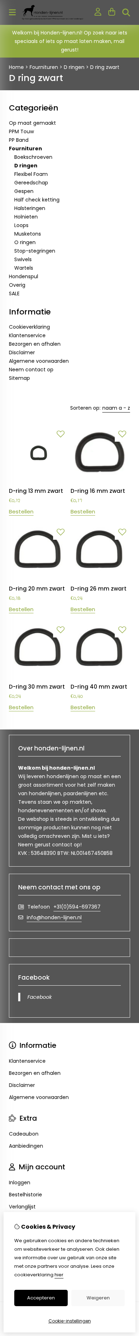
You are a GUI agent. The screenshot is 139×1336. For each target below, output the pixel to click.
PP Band (19, 140)
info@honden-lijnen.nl (54, 917)
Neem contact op (31, 369)
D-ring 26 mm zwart (99, 588)
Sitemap (19, 378)
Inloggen (19, 1182)
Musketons (27, 233)
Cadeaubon (23, 1133)
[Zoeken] (126, 12)
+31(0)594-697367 (77, 906)
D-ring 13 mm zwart (36, 491)
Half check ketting (37, 199)
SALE (14, 293)
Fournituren (44, 67)
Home (16, 67)
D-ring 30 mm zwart (37, 686)
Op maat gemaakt (32, 122)
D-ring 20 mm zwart (37, 588)
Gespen (24, 191)
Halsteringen (29, 208)
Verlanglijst (22, 1206)
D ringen (74, 67)
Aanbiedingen (26, 1145)
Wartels (23, 267)
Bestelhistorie (25, 1194)
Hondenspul (23, 276)
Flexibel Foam (31, 174)
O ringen (25, 242)
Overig (17, 285)
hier (59, 1274)
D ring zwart (104, 67)
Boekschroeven (33, 157)
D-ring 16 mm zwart (98, 491)
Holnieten (26, 216)
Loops (21, 225)
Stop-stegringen (34, 250)
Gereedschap (31, 182)
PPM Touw (21, 131)
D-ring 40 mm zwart (99, 686)
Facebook (39, 997)
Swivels (23, 259)
